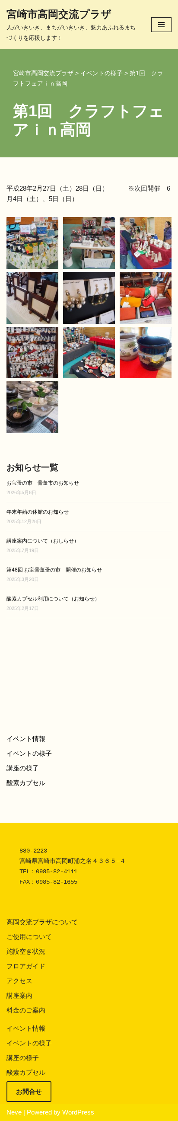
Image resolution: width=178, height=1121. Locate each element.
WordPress (78, 1112)
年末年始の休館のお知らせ (37, 512)
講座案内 (19, 995)
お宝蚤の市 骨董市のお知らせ (42, 483)
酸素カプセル (25, 782)
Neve (14, 1112)
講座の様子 (22, 768)
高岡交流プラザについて (42, 922)
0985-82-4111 (56, 872)
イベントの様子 (29, 753)
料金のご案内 (25, 1010)
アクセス (19, 980)
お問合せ (29, 1091)
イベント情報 (25, 738)
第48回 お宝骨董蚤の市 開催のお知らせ (54, 570)
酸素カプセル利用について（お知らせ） (53, 599)
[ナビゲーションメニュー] (161, 24)
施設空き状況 (25, 951)
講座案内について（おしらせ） (42, 541)
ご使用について (29, 936)
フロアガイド (25, 966)
